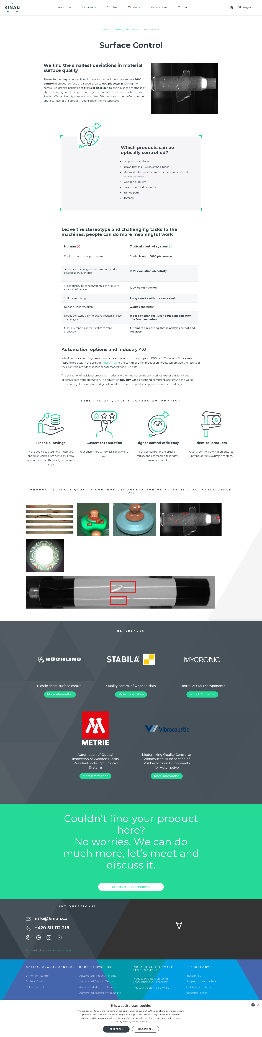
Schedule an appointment (131, 887)
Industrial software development (153, 968)
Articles (112, 7)
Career (132, 7)
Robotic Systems (95, 967)
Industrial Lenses (196, 992)
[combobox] (253, 1005)
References (159, 7)
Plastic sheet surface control (59, 686)
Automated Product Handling (98, 975)
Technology (197, 967)
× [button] (258, 1004)
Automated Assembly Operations (100, 992)
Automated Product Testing (96, 981)
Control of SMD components (202, 686)
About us (64, 7)
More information (60, 694)
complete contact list (63, 950)
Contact (183, 7)
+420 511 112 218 (52, 927)
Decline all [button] (145, 1029)
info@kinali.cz (51, 918)
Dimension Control (37, 975)
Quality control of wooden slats (131, 686)
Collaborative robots (198, 987)
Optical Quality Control (126, 29)
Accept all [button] (116, 1029)
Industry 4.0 (109, 362)
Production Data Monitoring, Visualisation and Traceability (150, 980)
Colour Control (35, 987)
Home (105, 29)
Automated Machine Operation (98, 987)
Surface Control (35, 981)
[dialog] (131, 1018)
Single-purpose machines (202, 981)
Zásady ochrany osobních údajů (131, 1021)
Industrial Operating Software (151, 987)
